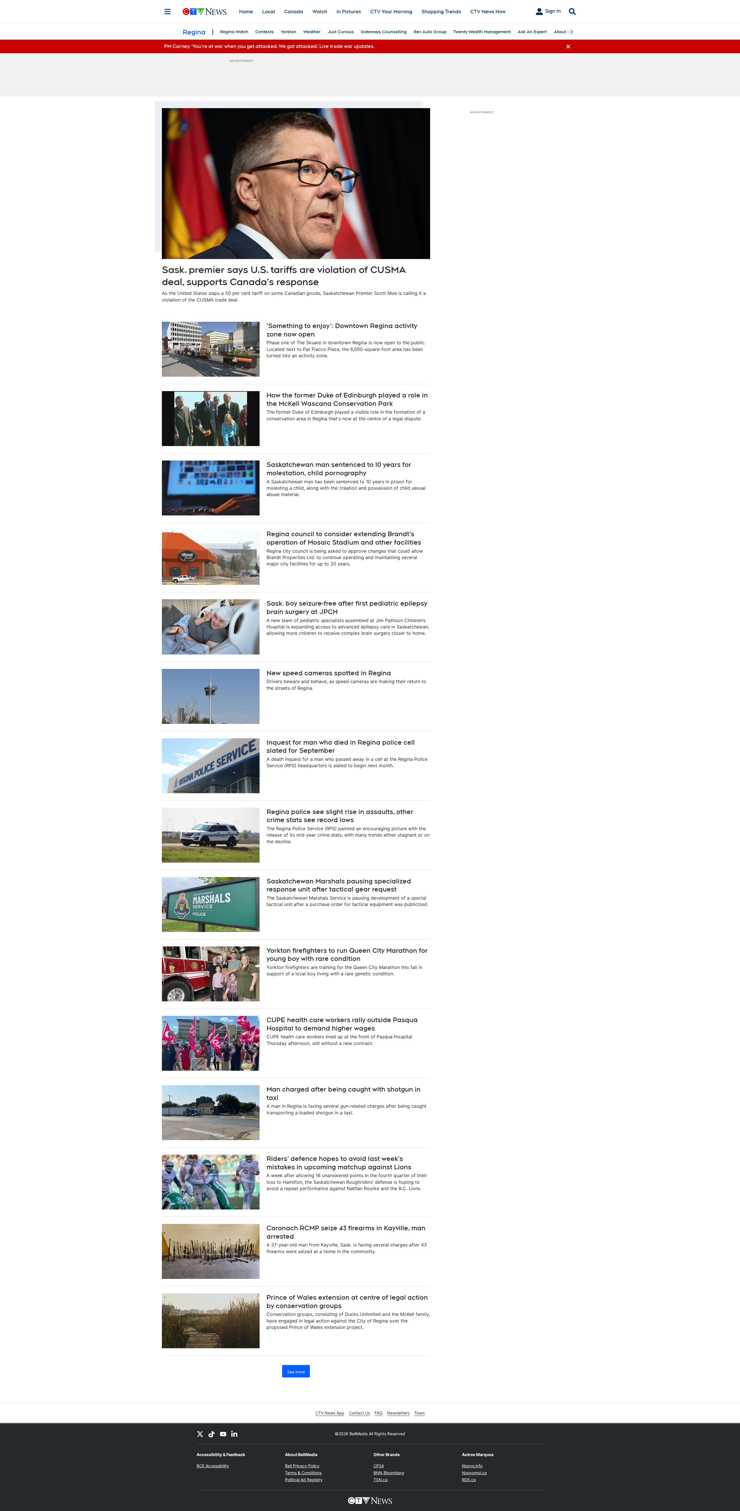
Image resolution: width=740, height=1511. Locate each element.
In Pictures (348, 11)
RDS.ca (469, 1479)
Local (268, 11)
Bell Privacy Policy (302, 1465)
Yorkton (288, 31)
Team (419, 1412)
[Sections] (167, 11)
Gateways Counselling (384, 31)
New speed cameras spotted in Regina (329, 673)
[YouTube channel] (223, 1433)
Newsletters (398, 1412)
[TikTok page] (211, 1433)
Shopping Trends (441, 11)
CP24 (378, 1465)
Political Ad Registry (304, 1479)
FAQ (378, 1412)
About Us (563, 31)
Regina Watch (234, 31)
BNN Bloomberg (388, 1472)
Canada (293, 11)
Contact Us (359, 1412)
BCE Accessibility (213, 1465)
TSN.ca (380, 1479)
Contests (264, 31)
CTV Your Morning (391, 11)
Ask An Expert (532, 31)
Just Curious (341, 31)
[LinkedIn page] (234, 1433)
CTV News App (329, 1412)
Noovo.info (472, 1465)
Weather (312, 31)
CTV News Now (488, 11)
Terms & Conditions (303, 1472)
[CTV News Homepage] (204, 11)
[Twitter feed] (200, 1433)
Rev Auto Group (430, 31)
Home (246, 11)
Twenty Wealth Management (482, 31)
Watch (319, 11)
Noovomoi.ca (474, 1472)
